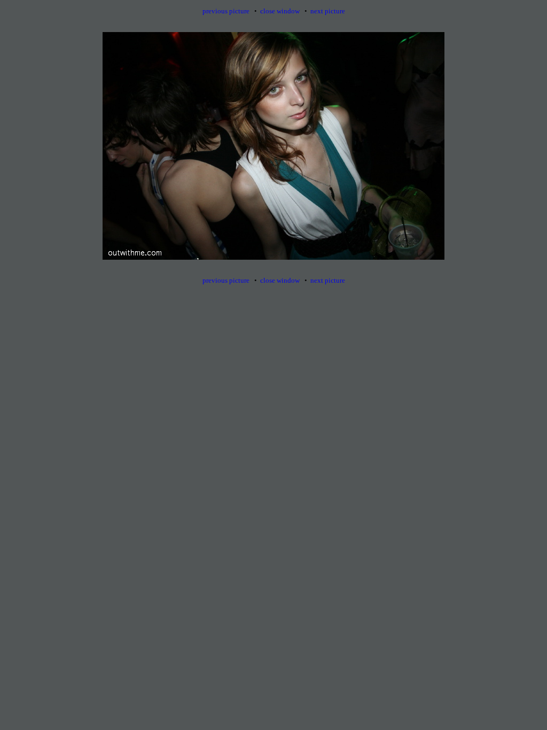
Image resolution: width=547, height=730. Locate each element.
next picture (327, 11)
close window (280, 11)
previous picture (225, 11)
